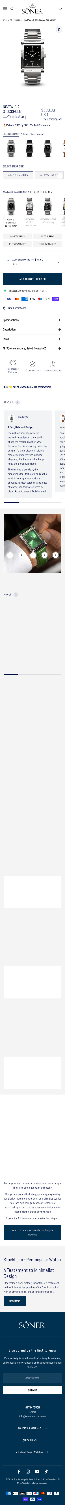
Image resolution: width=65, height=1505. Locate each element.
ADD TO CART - (33, 279)
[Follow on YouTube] (37, 1471)
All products (15, 19)
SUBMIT (32, 1390)
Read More (14, 1300)
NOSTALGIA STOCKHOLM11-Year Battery (40, 19)
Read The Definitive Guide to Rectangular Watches (32, 1232)
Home (4, 19)
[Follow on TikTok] (46, 1471)
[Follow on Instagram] (27, 1471)
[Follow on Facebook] (18, 1471)
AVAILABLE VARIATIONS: (28, 192)
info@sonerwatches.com (32, 1416)
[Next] (60, 176)
